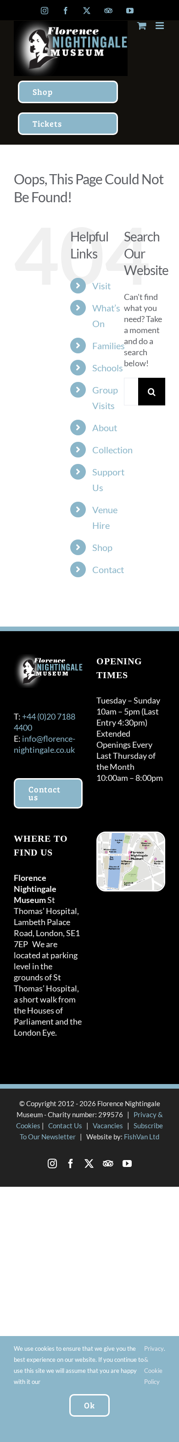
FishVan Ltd (141, 1136)
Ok (89, 1405)
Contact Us (65, 1125)
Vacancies (108, 1125)
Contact (108, 569)
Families (108, 345)
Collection (112, 449)
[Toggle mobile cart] (141, 25)
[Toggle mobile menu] (160, 25)
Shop (102, 547)
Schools (107, 367)
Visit (101, 285)
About (104, 427)
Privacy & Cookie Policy (154, 1365)
